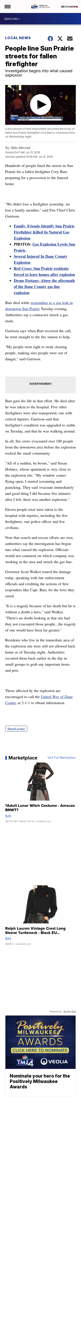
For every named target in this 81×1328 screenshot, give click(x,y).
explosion (67, 274)
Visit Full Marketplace (62, 757)
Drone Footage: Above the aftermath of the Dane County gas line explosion (44, 286)
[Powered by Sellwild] (69, 1011)
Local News (18, 38)
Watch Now (68, 6)
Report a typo (16, 728)
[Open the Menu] (7, 6)
